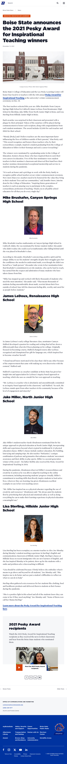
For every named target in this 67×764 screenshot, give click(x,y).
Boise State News (8, 10)
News (19, 10)
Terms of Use (8, 754)
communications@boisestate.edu (13, 705)
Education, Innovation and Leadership (16, 16)
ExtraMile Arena (45, 738)
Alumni (5, 738)
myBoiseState (8, 726)
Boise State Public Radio (44, 727)
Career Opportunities (32, 727)
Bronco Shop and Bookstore (20, 739)
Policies (16, 756)
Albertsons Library (7, 733)
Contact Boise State (26, 756)
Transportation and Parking (20, 733)
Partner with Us (33, 732)
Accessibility (17, 754)
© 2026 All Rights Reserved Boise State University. (54, 754)
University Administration (32, 739)
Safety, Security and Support (20, 727)
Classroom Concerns (35, 754)
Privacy (25, 754)
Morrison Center (43, 733)
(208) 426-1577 (7, 707)
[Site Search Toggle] (58, 3)
